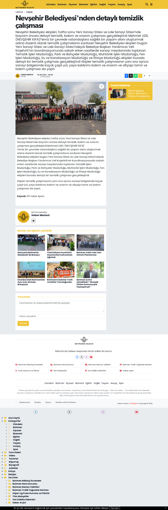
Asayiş (121, 4)
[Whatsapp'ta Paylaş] (135, 76)
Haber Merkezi (40, 215)
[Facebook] (77, 357)
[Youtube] (91, 357)
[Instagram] (86, 357)
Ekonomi (83, 4)
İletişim (37, 402)
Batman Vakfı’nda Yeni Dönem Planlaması (89, 253)
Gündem (51, 4)
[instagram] (103, 412)
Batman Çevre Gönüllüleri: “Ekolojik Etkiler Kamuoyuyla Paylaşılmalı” (87, 283)
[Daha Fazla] (140, 76)
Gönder (23, 323)
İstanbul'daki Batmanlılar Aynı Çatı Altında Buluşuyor (31, 282)
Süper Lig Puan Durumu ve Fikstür (31, 493)
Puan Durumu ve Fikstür (28, 370)
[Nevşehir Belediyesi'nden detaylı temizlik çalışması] (60, 108)
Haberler (19, 12)
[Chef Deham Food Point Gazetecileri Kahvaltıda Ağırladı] (61, 242)
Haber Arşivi (128, 370)
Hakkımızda (24, 402)
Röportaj (13, 461)
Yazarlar (13, 458)
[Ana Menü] (151, 4)
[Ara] (147, 4)
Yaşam (111, 4)
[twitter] (69, 412)
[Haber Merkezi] (23, 216)
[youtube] (136, 412)
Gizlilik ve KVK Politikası (65, 402)
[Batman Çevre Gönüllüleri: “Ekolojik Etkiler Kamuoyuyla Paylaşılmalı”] (90, 269)
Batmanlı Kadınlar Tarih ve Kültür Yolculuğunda (60, 280)
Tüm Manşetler (60, 370)
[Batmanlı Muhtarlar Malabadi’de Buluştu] (31, 242)
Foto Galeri (14, 452)
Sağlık (102, 4)
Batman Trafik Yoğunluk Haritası (137, 364)
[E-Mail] (33, 221)
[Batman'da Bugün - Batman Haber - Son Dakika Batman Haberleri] (24, 4)
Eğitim (93, 4)
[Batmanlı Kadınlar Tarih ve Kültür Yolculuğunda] (61, 269)
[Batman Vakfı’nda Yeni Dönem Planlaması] (90, 242)
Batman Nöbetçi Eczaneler (31, 364)
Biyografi (13, 464)
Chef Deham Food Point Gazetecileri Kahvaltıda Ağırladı (59, 255)
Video (11, 455)
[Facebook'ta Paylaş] (126, 76)
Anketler (13, 468)
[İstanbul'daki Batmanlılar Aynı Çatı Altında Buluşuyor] (31, 269)
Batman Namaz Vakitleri (99, 364)
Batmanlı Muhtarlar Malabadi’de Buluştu (29, 253)
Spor (129, 4)
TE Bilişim (133, 403)
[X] (82, 357)
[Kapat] (166, 508)
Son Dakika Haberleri (97, 370)
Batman (62, 4)
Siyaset (73, 4)
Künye (48, 402)
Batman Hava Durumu (64, 364)
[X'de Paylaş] (131, 76)
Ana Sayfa (14, 417)
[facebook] (35, 412)
